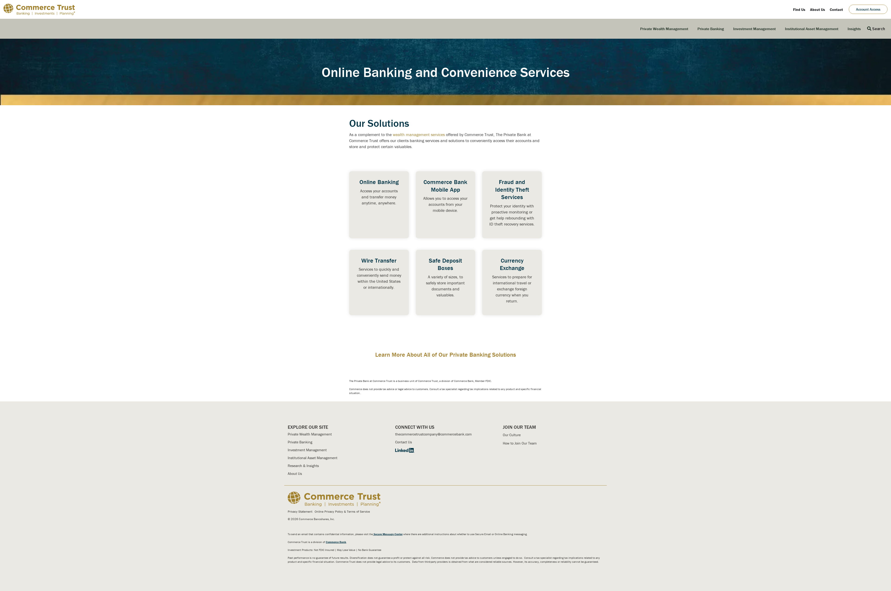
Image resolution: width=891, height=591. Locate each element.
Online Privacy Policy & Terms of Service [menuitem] (342, 511)
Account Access (868, 9)
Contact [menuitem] (836, 9)
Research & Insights (303, 465)
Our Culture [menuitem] (512, 435)
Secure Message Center (388, 534)
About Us (295, 473)
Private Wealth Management (664, 28)
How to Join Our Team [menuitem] (520, 443)
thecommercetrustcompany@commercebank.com (433, 434)
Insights (854, 28)
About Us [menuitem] (817, 9)
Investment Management (754, 28)
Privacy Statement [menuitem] (300, 511)
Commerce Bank (336, 542)
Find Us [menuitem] (799, 9)
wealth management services (419, 134)
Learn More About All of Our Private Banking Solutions (445, 354)
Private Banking (710, 28)
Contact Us (403, 442)
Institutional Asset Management (811, 28)
